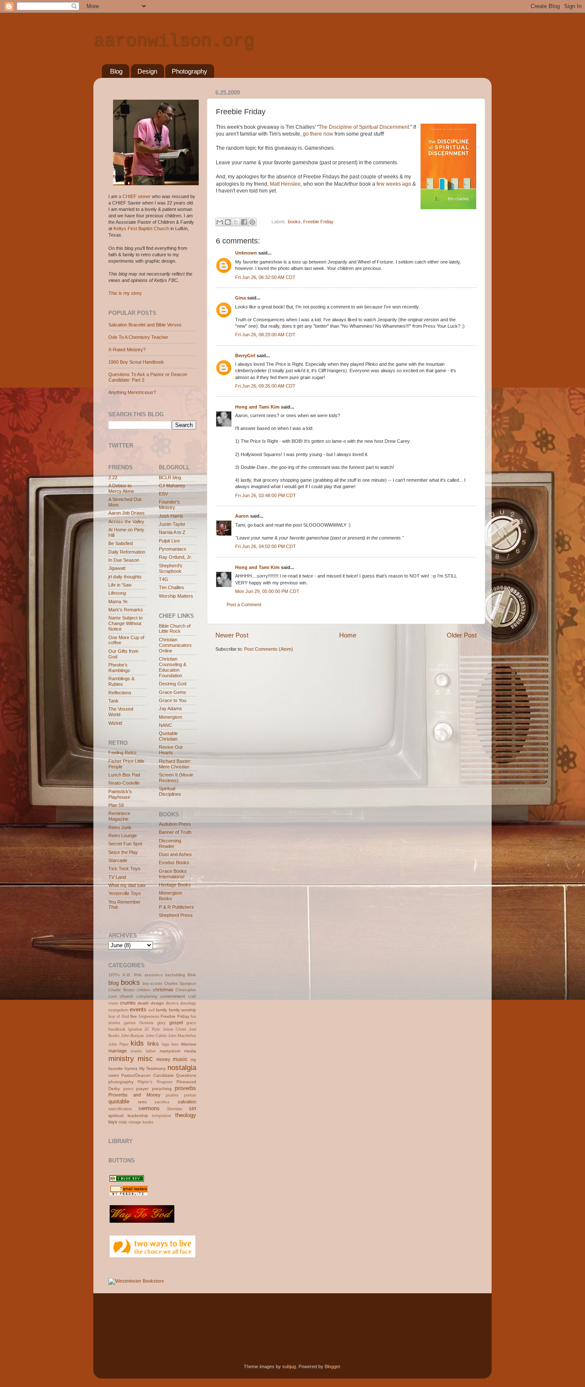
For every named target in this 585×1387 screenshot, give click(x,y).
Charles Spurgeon (180, 983)
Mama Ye (118, 601)
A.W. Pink (132, 975)
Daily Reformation (126, 551)
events (138, 1009)
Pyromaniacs (172, 548)
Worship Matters (176, 596)
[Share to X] (236, 222)
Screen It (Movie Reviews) (176, 777)
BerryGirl (245, 355)
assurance (153, 975)
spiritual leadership (128, 1115)
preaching (162, 1088)
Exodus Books (174, 862)
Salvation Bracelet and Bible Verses (145, 324)
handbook (116, 1029)
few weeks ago (393, 184)
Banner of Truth (175, 832)
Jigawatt (116, 568)
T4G (163, 579)
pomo (128, 1089)
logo (165, 1044)
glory (161, 1023)
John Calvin (156, 1036)
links (153, 1043)
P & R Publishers (176, 907)
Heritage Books (175, 884)
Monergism (170, 717)
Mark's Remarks (125, 609)
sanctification (120, 1109)
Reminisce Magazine (119, 816)
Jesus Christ (175, 1029)
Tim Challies (171, 587)
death (143, 1003)
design (157, 1003)
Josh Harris (171, 516)
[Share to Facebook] (244, 222)
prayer (142, 1088)
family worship (182, 1010)
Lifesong (117, 593)
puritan (190, 1095)
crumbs (128, 1002)
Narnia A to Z (172, 532)
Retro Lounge (122, 835)
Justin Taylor (172, 524)
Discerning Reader (170, 843)
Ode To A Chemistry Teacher (138, 337)
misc (145, 1058)
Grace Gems (172, 692)
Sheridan (174, 1109)
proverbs (185, 1088)
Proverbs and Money (134, 1094)
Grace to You (172, 700)
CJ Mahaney (172, 485)
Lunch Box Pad (124, 774)
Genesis (146, 1023)
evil (152, 1010)
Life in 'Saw (119, 584)
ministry (121, 1058)
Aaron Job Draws (126, 513)
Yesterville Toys (124, 893)
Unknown (246, 252)
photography (121, 1081)
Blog (116, 71)
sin (192, 1108)
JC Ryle (152, 1029)
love (175, 1044)
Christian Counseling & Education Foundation (172, 667)
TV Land (117, 877)
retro (142, 1102)
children (143, 990)
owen (113, 1075)
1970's (114, 975)
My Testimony (152, 1068)
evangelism (118, 1010)
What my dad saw (127, 885)
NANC (165, 725)
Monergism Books (170, 895)
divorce (172, 1003)
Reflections (119, 692)
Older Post (462, 635)
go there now (318, 134)
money (163, 1059)
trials (123, 1122)
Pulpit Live (169, 540)
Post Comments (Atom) (268, 649)
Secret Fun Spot (125, 843)
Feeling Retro (122, 752)
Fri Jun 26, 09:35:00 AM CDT (265, 385)
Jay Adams (170, 708)
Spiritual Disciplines (170, 791)
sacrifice (162, 1102)
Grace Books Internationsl (173, 873)
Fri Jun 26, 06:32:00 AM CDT (265, 277)
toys (112, 1121)
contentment (172, 996)
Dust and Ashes (175, 854)
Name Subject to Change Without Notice (125, 623)
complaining (146, 996)
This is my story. (125, 293)
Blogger (332, 1366)
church (126, 996)
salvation (187, 1101)
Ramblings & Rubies (121, 681)
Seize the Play (123, 852)
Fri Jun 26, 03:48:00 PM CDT (265, 495)
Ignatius (135, 1029)
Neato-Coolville (124, 782)
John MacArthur (182, 1036)
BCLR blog (170, 477)
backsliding (175, 975)
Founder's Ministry (169, 504)
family (161, 1010)
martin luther (143, 1051)
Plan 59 (116, 805)
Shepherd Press (176, 915)
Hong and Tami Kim (257, 406)
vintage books (140, 1122)
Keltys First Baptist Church (141, 228)
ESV (163, 493)
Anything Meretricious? (132, 392)
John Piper (118, 1044)
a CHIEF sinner (135, 196)
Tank (113, 700)
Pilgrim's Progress (154, 1082)
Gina (240, 297)
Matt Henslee (285, 184)
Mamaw (188, 1044)
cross (113, 1003)
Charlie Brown (121, 990)
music (180, 1059)
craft (192, 996)
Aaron (242, 516)
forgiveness (149, 1016)
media (190, 1051)
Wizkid (115, 723)
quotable (118, 1101)
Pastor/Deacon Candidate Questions (158, 1075)
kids (137, 1043)
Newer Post (231, 635)
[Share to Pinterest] (252, 222)
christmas (163, 989)
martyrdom (170, 1051)
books (294, 221)
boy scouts (153, 983)
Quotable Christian (168, 736)
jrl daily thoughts (125, 576)
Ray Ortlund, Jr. (175, 557)
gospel (176, 1022)
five (133, 1016)
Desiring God (172, 683)
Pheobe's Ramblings (119, 667)
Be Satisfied (120, 543)
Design (147, 71)
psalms (172, 1095)
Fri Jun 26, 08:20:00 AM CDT (265, 334)
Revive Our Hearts (171, 749)
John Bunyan (132, 1036)
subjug (289, 1366)
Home (347, 635)
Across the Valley (126, 521)
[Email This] (219, 222)
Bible (192, 975)
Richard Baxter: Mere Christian (175, 764)
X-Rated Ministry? (127, 349)
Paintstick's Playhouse (120, 794)
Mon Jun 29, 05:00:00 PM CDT (267, 591)
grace (191, 1023)
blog (113, 983)
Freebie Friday (318, 221)
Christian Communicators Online (175, 645)
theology (185, 1115)
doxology (188, 1003)
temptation (161, 1116)
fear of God (118, 1016)
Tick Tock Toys (124, 868)
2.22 (112, 477)
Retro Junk (119, 827)
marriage (117, 1050)
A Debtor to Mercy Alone (121, 488)
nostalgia (181, 1067)
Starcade (117, 860)
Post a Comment (244, 604)
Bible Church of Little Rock (175, 628)
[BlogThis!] (228, 222)
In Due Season (123, 560)
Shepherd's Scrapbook (170, 568)
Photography (189, 71)
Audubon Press (175, 824)
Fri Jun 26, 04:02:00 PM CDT (265, 546)
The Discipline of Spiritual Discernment (364, 127)
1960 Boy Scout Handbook (136, 362)
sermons (149, 1108)
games (130, 1023)
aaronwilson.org (173, 41)
